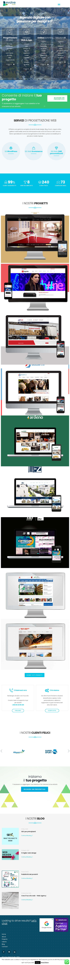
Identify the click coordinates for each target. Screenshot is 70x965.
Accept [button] (37, 962)
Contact (5, 947)
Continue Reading (26, 835)
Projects (4, 939)
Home (4, 934)
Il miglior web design (28, 853)
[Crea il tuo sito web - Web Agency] (10, 900)
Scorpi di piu (52, 710)
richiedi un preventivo (34, 789)
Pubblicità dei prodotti (29, 874)
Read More (45, 962)
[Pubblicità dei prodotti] (10, 879)
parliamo (18, 710)
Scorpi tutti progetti (35, 675)
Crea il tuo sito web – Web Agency (33, 896)
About (4, 937)
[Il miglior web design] (10, 854)
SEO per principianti (28, 831)
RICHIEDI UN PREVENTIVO (59, 98)
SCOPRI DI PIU (9, 65)
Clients (4, 942)
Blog (3, 944)
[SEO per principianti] (10, 836)
